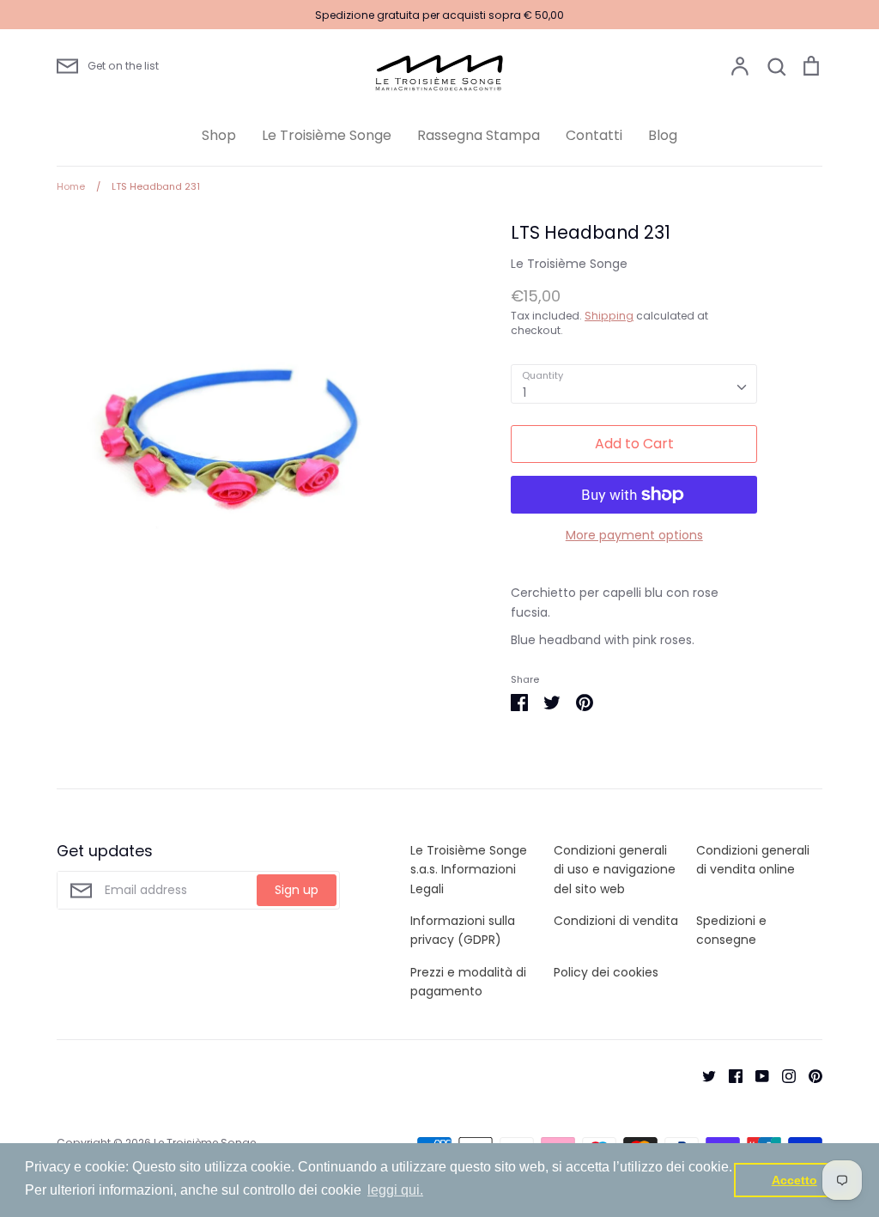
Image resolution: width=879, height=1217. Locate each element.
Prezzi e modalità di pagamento (468, 982)
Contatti (594, 135)
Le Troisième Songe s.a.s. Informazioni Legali (468, 870)
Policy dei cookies (606, 972)
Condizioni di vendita (616, 920)
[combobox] (634, 384)
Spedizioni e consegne (731, 930)
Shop (219, 135)
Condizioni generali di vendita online (752, 860)
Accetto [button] (794, 1180)
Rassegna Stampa (478, 135)
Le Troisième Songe (326, 135)
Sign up (296, 889)
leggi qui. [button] (395, 1190)
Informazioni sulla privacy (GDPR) (462, 930)
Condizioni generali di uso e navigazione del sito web (615, 870)
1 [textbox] (524, 392)
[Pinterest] (809, 1075)
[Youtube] (756, 1075)
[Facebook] (729, 1075)
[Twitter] (702, 1075)
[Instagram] (782, 1075)
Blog (662, 135)
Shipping (609, 315)
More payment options (634, 535)
